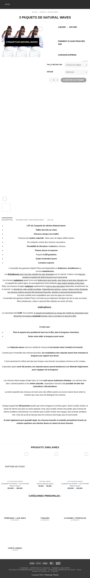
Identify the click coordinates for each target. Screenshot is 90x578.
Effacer (85, 61)
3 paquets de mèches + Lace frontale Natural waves (15, 485)
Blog (79, 570)
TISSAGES (42, 12)
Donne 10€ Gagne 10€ (41, 571)
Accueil (35, 12)
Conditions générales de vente (62, 570)
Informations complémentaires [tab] (30, 220)
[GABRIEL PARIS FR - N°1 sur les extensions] (45, 4)
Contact (54, 571)
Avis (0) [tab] (50, 220)
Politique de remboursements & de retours (28, 570)
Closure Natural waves (45, 484)
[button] (6, 4)
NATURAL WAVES (52, 12)
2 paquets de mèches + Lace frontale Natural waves (75, 485)
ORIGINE (50, 72)
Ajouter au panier (73, 80)
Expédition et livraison (40, 568)
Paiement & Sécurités (61, 568)
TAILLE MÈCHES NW (54, 65)
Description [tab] (7, 220)
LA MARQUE (24, 568)
